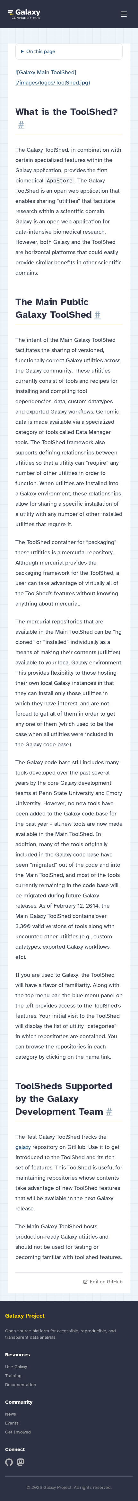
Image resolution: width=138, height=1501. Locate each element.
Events (12, 1423)
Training (13, 1375)
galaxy (23, 1147)
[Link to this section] (21, 124)
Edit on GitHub (106, 1282)
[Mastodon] (20, 1462)
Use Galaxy (16, 1366)
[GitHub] (9, 1462)
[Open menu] (123, 14)
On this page (40, 51)
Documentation (20, 1384)
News (10, 1414)
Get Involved (18, 1432)
